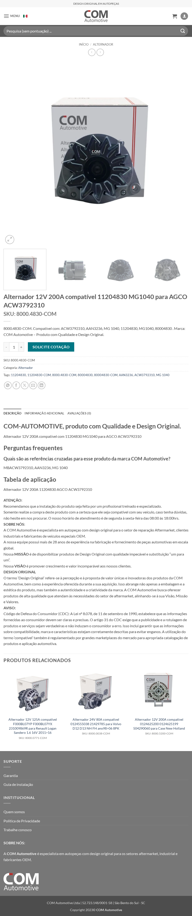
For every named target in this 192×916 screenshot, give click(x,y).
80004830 (85, 375)
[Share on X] (25, 385)
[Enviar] (183, 31)
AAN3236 (126, 375)
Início (84, 44)
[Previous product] (100, 52)
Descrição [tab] (12, 413)
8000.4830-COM (64, 375)
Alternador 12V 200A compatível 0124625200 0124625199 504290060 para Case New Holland (159, 726)
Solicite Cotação (51, 347)
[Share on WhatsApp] (8, 385)
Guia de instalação (18, 784)
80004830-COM (106, 375)
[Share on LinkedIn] (41, 385)
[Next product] (91, 52)
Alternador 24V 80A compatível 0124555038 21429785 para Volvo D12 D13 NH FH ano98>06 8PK (95, 726)
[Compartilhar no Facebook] (16, 385)
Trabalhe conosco (18, 829)
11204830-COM (39, 375)
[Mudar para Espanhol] (25, 16)
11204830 (18, 375)
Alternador (103, 44)
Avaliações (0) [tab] (79, 413)
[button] (12, 16)
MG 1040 (163, 375)
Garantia (11, 775)
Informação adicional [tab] (44, 413)
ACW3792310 (144, 375)
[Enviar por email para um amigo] (33, 385)
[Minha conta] (184, 16)
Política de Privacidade (22, 821)
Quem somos (14, 811)
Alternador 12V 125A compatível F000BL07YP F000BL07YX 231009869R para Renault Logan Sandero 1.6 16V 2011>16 (32, 728)
